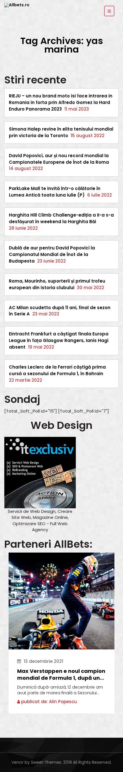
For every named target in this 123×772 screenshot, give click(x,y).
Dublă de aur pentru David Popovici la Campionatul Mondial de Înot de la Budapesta (52, 254)
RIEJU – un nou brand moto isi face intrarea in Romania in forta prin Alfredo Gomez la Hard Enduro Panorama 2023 (60, 102)
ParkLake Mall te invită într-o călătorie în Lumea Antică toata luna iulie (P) (54, 191)
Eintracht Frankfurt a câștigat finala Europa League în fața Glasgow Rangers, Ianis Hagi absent (58, 340)
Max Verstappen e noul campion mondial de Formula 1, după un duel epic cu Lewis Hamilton (61, 674)
